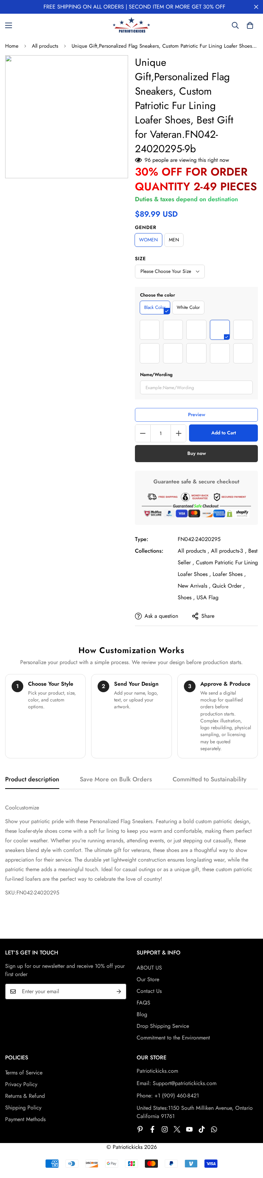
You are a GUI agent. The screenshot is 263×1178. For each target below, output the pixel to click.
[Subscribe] (118, 991)
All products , (193, 551)
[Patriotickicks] (131, 25)
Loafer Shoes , (229, 574)
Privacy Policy (21, 1084)
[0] (250, 25)
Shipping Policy (23, 1107)
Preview (196, 414)
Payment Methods (25, 1119)
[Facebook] (152, 1129)
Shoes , (186, 597)
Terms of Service (23, 1073)
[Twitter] (177, 1129)
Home (11, 46)
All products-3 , (229, 551)
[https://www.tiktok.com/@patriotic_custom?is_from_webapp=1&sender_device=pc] (201, 1129)
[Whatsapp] (214, 1129)
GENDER (145, 227)
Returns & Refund (25, 1096)
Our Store (148, 979)
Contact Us (149, 991)
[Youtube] (189, 1129)
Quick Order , (228, 586)
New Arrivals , (194, 586)
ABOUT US (149, 968)
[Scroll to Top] (250, 1141)
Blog (142, 1014)
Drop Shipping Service (163, 1026)
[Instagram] (164, 1129)
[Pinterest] (140, 1129)
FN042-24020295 (199, 539)
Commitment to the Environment (173, 1038)
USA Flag (207, 597)
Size (140, 258)
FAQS (143, 1003)
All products (45, 46)
